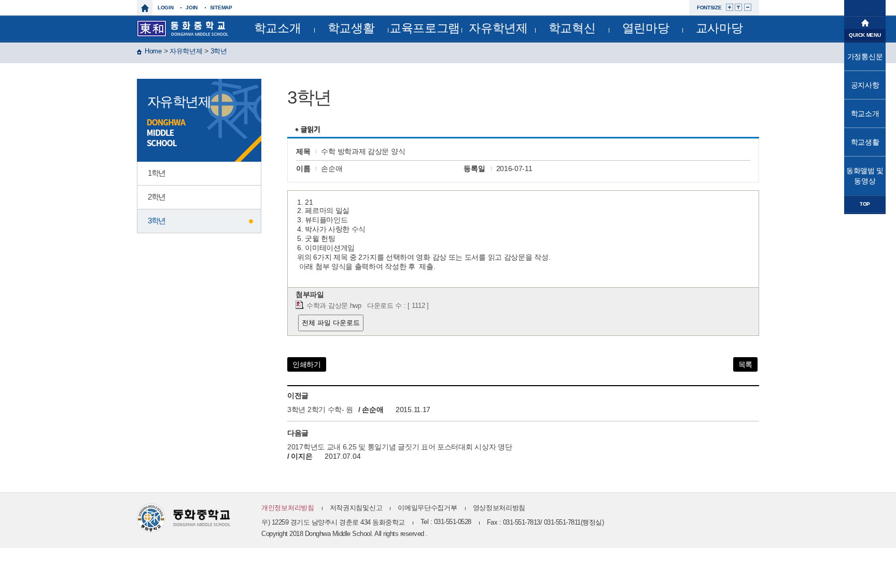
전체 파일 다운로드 (331, 323)
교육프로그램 (424, 28)
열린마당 (645, 28)
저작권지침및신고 (356, 508)
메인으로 (865, 21)
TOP (865, 204)
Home (153, 51)
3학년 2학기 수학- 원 (320, 409)
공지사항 (865, 85)
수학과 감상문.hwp (333, 305)
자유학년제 (498, 28)
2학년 (156, 196)
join (192, 7)
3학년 (219, 51)
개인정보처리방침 (287, 508)
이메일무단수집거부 (427, 508)
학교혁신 (572, 28)
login (166, 7)
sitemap (221, 7)
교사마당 (719, 28)
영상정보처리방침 (499, 508)
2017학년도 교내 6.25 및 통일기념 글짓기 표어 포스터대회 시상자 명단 (399, 447)
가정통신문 (865, 56)
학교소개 (277, 28)
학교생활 (351, 28)
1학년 (156, 172)
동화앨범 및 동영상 (865, 175)
